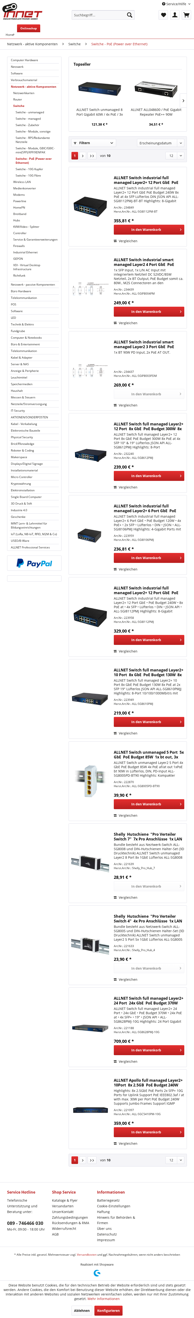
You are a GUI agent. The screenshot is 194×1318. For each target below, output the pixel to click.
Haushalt (17, 391)
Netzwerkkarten (23, 93)
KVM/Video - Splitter (26, 227)
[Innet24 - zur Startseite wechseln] (22, 11)
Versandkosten (87, 1255)
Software (17, 73)
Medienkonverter (24, 188)
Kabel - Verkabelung (24, 424)
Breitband (19, 214)
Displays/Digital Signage (27, 464)
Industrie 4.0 (19, 510)
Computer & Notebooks (26, 338)
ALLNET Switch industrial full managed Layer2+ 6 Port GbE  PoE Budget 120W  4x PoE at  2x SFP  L (145, 508)
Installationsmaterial (24, 470)
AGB (55, 1234)
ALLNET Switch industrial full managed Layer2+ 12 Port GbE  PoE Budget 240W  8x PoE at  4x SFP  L (146, 590)
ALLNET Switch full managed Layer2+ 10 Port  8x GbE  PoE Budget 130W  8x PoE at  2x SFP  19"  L (148, 672)
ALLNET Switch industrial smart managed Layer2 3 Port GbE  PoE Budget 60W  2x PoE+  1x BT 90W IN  (146, 344)
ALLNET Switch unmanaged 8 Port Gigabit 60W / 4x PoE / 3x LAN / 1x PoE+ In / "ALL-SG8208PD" (99, 112)
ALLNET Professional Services (30, 547)
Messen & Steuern (23, 397)
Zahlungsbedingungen (70, 1217)
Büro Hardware (21, 291)
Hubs (16, 220)
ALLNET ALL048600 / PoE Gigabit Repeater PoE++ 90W (156, 112)
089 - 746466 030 (25, 1223)
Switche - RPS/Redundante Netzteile (33, 140)
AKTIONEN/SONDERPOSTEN (29, 417)
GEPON (18, 259)
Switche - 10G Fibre (28, 175)
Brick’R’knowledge (22, 444)
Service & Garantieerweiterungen (35, 239)
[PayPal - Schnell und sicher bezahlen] (34, 563)
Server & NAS (20, 364)
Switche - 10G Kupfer (29, 169)
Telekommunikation (24, 298)
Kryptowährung (21, 484)
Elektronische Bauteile (25, 431)
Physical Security (22, 437)
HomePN (19, 207)
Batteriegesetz (108, 1200)
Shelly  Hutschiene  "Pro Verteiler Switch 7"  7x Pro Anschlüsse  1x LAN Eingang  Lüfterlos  (148, 836)
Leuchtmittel (19, 377)
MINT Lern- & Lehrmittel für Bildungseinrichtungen (29, 525)
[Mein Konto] (175, 15)
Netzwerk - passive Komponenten (33, 285)
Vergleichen (127, 241)
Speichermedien (21, 384)
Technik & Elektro (22, 324)
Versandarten (63, 1206)
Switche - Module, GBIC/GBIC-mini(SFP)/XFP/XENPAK (35, 150)
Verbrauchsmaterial (24, 80)
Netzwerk (17, 67)
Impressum (106, 1240)
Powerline (19, 201)
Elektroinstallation (23, 490)
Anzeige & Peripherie (25, 371)
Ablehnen (82, 1310)
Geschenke (18, 517)
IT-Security (18, 411)
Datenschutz (107, 1234)
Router (17, 99)
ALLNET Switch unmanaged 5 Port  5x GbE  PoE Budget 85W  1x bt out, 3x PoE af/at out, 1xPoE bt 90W (149, 754)
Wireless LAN (22, 182)
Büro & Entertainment (25, 344)
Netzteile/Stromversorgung (29, 404)
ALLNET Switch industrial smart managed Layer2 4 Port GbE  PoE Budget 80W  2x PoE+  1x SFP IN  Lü (146, 262)
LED (13, 318)
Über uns (104, 1228)
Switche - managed (28, 119)
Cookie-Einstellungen (113, 1206)
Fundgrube (18, 331)
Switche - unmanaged (30, 112)
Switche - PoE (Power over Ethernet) (34, 161)
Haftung (103, 1211)
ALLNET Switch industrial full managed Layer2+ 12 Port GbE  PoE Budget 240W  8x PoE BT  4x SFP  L (146, 180)
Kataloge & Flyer (65, 1200)
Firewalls (19, 246)
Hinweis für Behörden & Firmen (116, 1220)
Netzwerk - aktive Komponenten (33, 87)
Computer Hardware (24, 60)
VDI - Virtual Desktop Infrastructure (26, 267)
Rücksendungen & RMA (70, 1223)
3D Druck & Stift (21, 504)
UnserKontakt (63, 1211)
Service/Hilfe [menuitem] (176, 4)
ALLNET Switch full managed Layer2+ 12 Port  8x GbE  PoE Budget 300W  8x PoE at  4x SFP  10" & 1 (148, 426)
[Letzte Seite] (92, 156)
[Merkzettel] (163, 15)
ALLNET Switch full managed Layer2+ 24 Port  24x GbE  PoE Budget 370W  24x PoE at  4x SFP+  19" (148, 1000)
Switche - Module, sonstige (33, 131)
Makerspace (19, 457)
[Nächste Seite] (82, 156)
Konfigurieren (108, 1310)
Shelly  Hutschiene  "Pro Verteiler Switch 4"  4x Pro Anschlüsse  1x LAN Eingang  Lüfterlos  (148, 918)
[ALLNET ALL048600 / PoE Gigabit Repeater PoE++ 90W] (156, 88)
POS (13, 304)
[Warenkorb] (186, 15)
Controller (19, 233)
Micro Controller (21, 477)
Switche (18, 106)
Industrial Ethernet (25, 252)
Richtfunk (19, 276)
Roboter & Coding (22, 450)
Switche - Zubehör (27, 125)
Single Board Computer (26, 497)
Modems (19, 195)
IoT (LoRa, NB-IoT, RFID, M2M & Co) (34, 534)
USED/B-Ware (20, 541)
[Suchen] (130, 15)
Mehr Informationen (104, 1298)
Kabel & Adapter (21, 358)
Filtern (84, 143)
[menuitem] (103, 15)
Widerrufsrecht (64, 1228)
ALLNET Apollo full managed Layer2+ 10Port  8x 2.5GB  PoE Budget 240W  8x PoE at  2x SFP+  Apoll (148, 1082)
